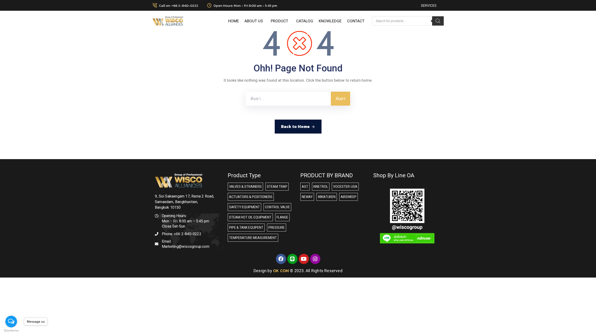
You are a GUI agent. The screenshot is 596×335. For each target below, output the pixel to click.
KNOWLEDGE (330, 21)
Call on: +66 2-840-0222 (178, 5)
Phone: (181, 234)
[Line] (292, 259)
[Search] (438, 21)
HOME (233, 21)
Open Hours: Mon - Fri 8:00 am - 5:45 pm (245, 5)
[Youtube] (304, 259)
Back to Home (295, 126)
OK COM (281, 271)
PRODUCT (279, 21)
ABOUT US (253, 21)
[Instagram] (315, 259)
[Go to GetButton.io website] (11, 330)
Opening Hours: (174, 216)
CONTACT (356, 21)
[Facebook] (281, 259)
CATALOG (304, 21)
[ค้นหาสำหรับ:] (288, 99)
